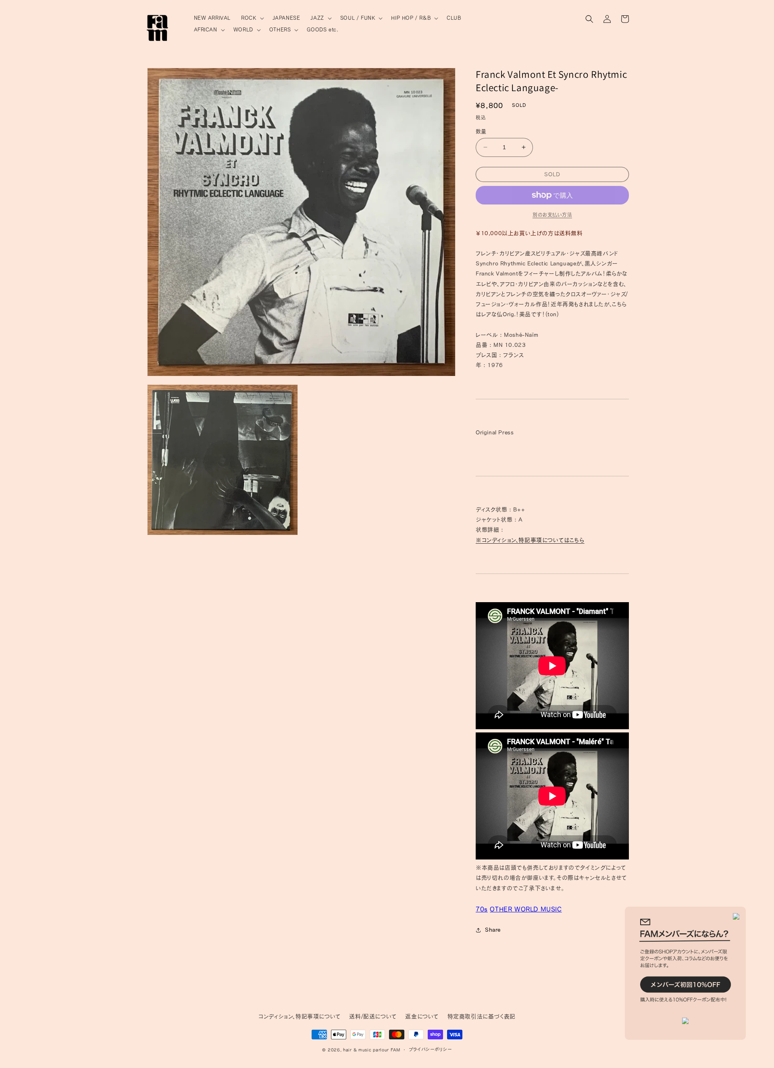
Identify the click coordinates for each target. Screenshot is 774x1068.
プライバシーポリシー (430, 1049)
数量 (481, 131)
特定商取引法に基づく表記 (481, 1016)
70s (482, 909)
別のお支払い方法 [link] (552, 214)
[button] (251, 18)
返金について (422, 1016)
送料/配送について (373, 1016)
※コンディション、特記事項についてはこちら (530, 540)
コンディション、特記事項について (299, 1016)
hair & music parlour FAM (371, 1049)
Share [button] (493, 929)
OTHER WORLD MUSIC (526, 909)
